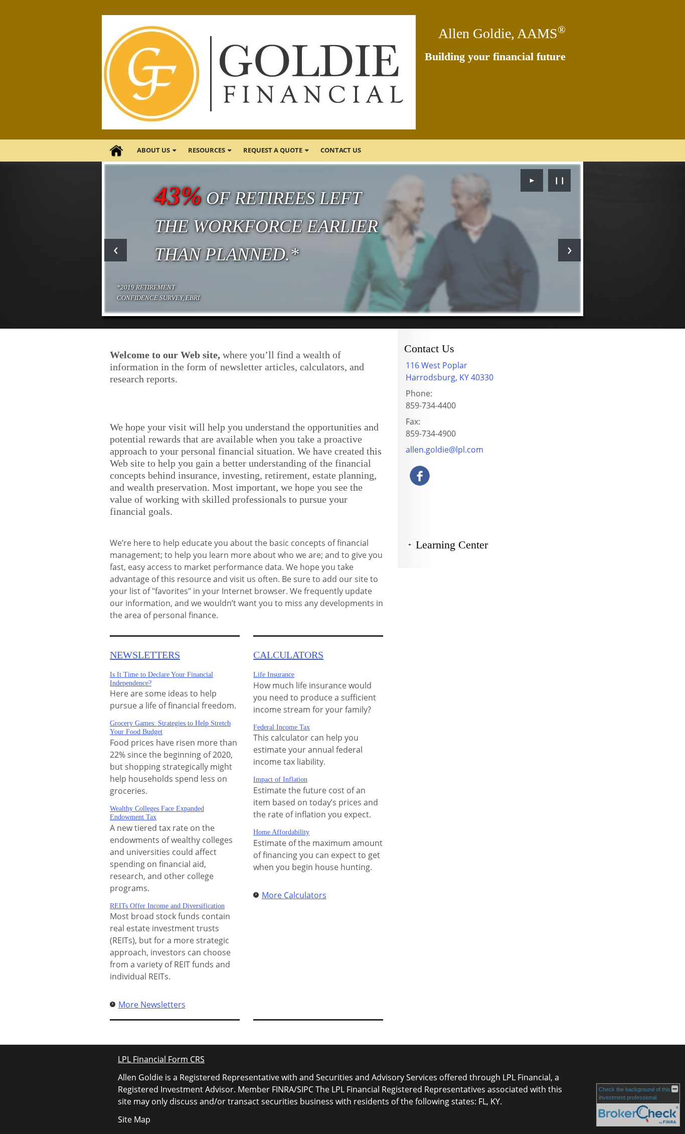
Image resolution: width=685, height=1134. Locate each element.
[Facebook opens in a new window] (420, 475)
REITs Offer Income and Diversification (167, 906)
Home (116, 150)
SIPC (305, 1089)
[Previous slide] (115, 250)
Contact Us (340, 150)
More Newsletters (152, 1004)
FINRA (283, 1089)
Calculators (288, 654)
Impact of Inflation (280, 779)
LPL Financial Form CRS (161, 1059)
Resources (206, 150)
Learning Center (452, 544)
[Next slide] (569, 250)
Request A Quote (272, 150)
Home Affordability (281, 832)
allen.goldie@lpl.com (444, 449)
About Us (153, 150)
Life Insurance (273, 674)
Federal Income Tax (281, 727)
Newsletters (145, 654)
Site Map (134, 1119)
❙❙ (560, 180)
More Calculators (294, 895)
